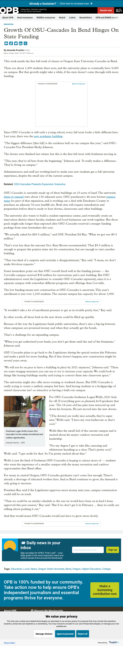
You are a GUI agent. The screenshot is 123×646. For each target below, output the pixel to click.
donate (106, 10)
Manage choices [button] (44, 634)
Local (26, 568)
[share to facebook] (11, 43)
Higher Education (91, 568)
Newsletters (85, 17)
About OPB (7, 17)
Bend (68, 568)
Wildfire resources (46, 17)
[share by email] (6, 43)
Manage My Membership (48, 610)
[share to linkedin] (20, 43)
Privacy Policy (9, 642)
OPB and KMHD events (107, 17)
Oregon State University (51, 568)
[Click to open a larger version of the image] (43, 398)
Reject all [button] (82, 634)
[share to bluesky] (15, 43)
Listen (72, 17)
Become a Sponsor (78, 84)
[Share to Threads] (25, 43)
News (34, 568)
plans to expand (14, 197)
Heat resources (25, 17)
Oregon (76, 568)
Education (8, 24)
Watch (62, 17)
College (106, 568)
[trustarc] (114, 642)
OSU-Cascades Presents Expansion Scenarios (40, 184)
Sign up (112, 549)
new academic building (48, 136)
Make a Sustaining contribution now (105, 590)
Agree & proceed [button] (65, 634)
